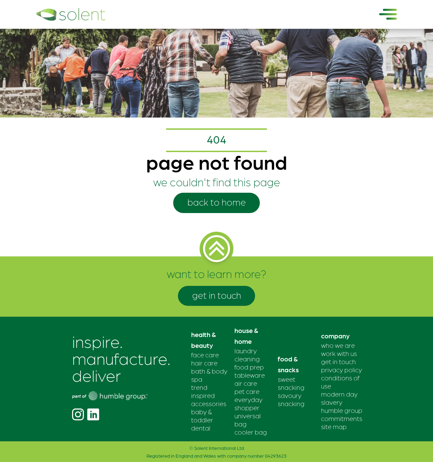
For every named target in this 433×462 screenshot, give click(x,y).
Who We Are (338, 345)
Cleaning (247, 359)
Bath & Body (209, 371)
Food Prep (249, 367)
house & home (246, 335)
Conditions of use (340, 382)
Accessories (208, 403)
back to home (216, 201)
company (335, 336)
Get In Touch (338, 361)
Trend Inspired (203, 391)
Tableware (249, 375)
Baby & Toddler (202, 415)
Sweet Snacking (291, 383)
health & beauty (203, 339)
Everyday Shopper (248, 403)
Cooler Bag (250, 432)
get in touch (216, 294)
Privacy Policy (341, 369)
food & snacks (288, 364)
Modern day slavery (339, 398)
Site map (334, 426)
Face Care (205, 355)
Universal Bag (247, 420)
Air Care (245, 383)
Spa (196, 379)
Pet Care (246, 391)
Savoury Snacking (291, 399)
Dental (200, 428)
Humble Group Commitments (341, 414)
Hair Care (204, 363)
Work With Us (339, 353)
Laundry (245, 350)
